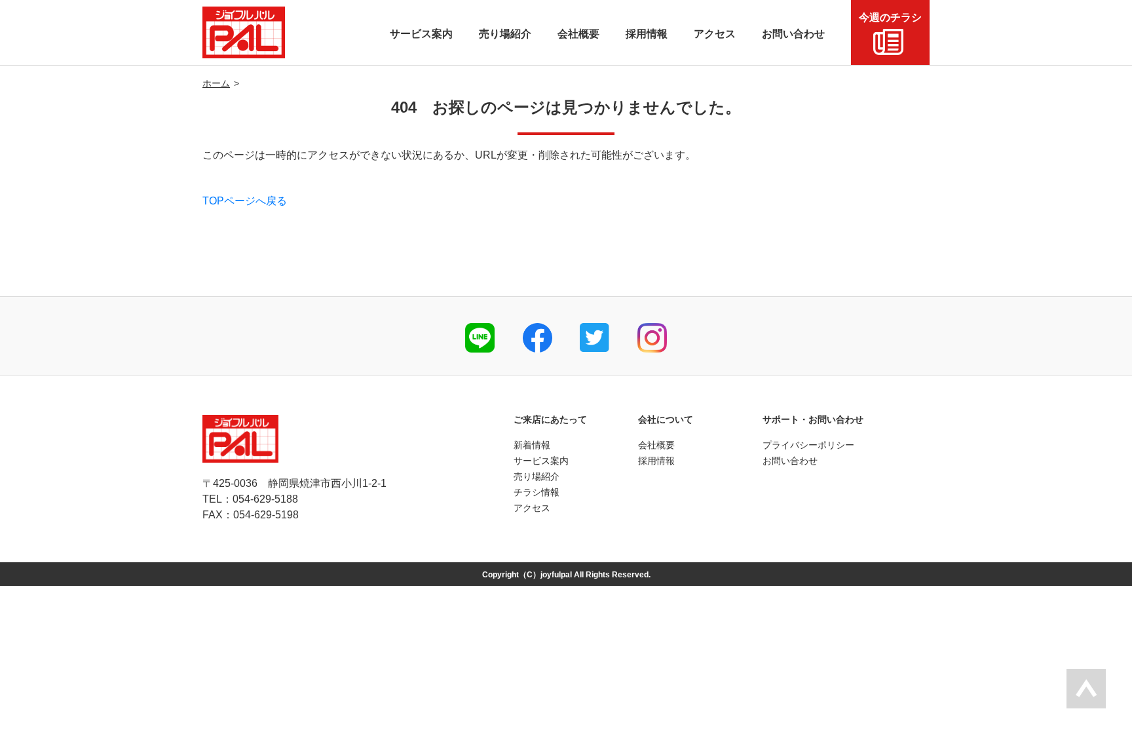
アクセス (532, 508)
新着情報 (532, 445)
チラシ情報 (536, 492)
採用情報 (656, 460)
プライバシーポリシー (808, 445)
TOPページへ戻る (244, 200)
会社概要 (656, 445)
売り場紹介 (536, 476)
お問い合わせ (790, 460)
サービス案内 (541, 460)
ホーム (216, 83)
